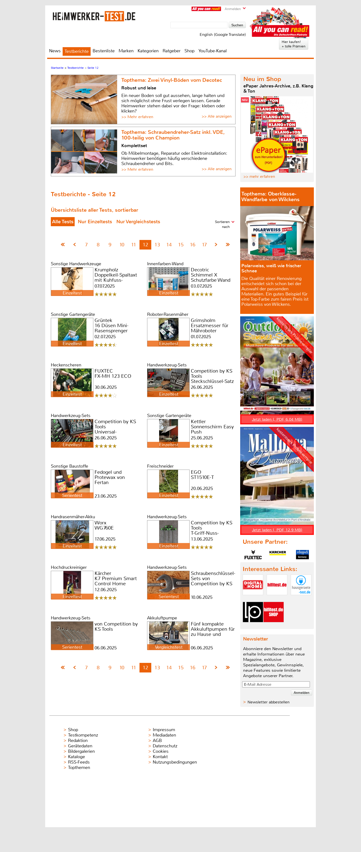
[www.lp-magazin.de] (253, 626)
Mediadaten (164, 735)
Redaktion (78, 740)
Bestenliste (104, 51)
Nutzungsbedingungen (175, 762)
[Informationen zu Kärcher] (277, 554)
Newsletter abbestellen (269, 702)
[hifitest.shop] (273, 626)
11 (133, 245)
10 (121, 245)
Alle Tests (62, 221)
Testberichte (77, 51)
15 (180, 245)
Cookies (160, 751)
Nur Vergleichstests (138, 221)
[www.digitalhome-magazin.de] (253, 599)
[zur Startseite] (94, 16)
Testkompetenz (83, 735)
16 (192, 245)
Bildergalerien (81, 751)
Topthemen (79, 767)
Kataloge (76, 757)
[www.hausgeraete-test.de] (301, 599)
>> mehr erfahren (259, 176)
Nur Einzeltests (95, 221)
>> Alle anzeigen (217, 116)
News (55, 51)
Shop (189, 51)
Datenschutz (165, 746)
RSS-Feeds (79, 762)
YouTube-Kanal (212, 51)
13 (157, 245)
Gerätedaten (80, 746)
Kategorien (148, 51)
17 (204, 245)
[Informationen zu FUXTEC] (253, 554)
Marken (126, 51)
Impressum (164, 730)
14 (169, 245)
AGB (157, 740)
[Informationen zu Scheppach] (302, 554)
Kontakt (160, 757)
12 (145, 245)
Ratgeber (171, 51)
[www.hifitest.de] (277, 599)
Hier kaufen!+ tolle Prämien (293, 44)
